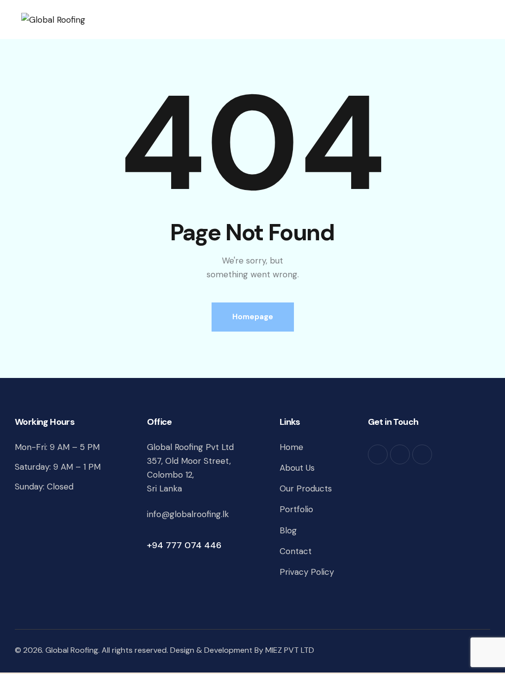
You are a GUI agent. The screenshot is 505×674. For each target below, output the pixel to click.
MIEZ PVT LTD (289, 650)
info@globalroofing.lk (188, 514)
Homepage (252, 317)
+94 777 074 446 (184, 545)
